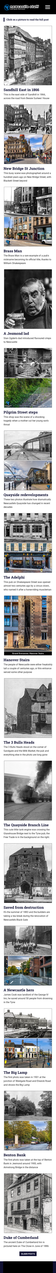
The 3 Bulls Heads (19, 742)
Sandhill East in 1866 (21, 89)
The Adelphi (14, 577)
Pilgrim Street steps (21, 412)
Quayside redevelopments (26, 494)
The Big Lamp (15, 1072)
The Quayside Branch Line (26, 825)
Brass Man (13, 251)
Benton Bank (15, 1155)
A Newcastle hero (19, 990)
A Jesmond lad (16, 333)
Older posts (28, 1254)
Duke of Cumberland (21, 1237)
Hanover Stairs (17, 659)
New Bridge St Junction (24, 168)
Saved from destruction (24, 907)
